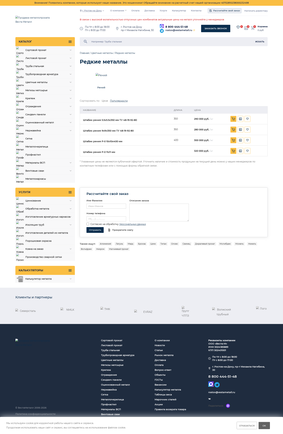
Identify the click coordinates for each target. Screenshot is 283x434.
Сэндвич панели (111, 379)
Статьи (159, 350)
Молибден (225, 244)
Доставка (149, 10)
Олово (174, 244)
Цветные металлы (112, 360)
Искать (259, 41)
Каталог (25, 41)
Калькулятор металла (168, 389)
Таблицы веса (163, 394)
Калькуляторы (31, 270)
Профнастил (108, 404)
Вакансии (161, 384)
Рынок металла (164, 355)
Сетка (104, 394)
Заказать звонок (216, 28)
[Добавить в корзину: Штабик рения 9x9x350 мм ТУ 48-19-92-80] (233, 130)
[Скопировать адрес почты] (194, 30)
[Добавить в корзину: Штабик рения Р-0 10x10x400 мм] (233, 140)
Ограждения (109, 374)
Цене (105, 101)
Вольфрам (86, 249)
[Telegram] (162, 31)
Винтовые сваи (110, 414)
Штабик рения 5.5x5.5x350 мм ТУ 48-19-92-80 (110, 120)
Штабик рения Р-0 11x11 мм (99, 152)
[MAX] (162, 26)
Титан (163, 244)
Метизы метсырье (112, 365)
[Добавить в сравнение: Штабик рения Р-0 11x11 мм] (240, 151)
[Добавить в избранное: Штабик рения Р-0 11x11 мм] (247, 151)
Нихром (100, 249)
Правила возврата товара (170, 409)
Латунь (119, 244)
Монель (239, 244)
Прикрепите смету (122, 230)
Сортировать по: (90, 101)
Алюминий (105, 244)
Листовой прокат (111, 345)
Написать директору (256, 11)
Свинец (186, 244)
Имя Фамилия (94, 200)
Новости (160, 345)
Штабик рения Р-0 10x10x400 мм (102, 141)
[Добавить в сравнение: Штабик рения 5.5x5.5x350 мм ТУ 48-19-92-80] (240, 119)
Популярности (119, 101)
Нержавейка (109, 389)
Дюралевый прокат (205, 244)
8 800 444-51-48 (176, 26)
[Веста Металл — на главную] (34, 21)
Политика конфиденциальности (35, 413)
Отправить (95, 230)
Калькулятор (179, 10)
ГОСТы (159, 379)
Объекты (160, 374)
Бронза (142, 244)
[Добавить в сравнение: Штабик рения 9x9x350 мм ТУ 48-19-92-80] (240, 130)
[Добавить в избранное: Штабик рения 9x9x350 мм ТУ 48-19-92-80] (247, 130)
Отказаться (247, 425)
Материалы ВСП (111, 409)
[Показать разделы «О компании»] (125, 10)
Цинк (153, 244)
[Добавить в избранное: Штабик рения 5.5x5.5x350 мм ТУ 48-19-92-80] (247, 119)
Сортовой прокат (111, 340)
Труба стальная (110, 350)
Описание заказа (139, 200)
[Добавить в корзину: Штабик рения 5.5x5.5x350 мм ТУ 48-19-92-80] (233, 119)
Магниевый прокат (119, 249)
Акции (159, 404)
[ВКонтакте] (209, 399)
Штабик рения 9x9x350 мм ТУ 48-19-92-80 (108, 130)
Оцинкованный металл (115, 384)
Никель (252, 244)
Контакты (196, 10)
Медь (130, 244)
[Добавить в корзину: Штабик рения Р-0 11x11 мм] (233, 151)
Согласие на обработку (104, 224)
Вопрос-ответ (163, 369)
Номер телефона (95, 213)
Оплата (135, 10)
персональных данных (132, 224)
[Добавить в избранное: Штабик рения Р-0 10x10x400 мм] (247, 140)
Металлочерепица (112, 399)
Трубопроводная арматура (117, 355)
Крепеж (106, 369)
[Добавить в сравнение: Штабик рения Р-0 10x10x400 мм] (240, 140)
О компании (117, 10)
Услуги (163, 10)
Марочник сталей (165, 399)
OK (264, 425)
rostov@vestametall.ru (178, 30)
